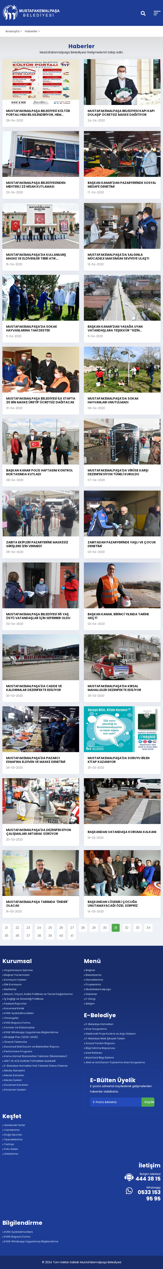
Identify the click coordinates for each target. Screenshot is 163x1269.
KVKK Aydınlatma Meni (18, 1232)
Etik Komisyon (13, 984)
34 (148, 927)
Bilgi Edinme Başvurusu (100, 1048)
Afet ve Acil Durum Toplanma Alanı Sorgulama (115, 1062)
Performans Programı (18, 1051)
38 (39, 935)
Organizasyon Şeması (18, 970)
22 (17, 927)
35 (6, 935)
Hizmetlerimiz (94, 980)
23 (28, 927)
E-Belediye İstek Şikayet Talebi (105, 1038)
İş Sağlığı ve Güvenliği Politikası (24, 999)
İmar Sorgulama (96, 1029)
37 (28, 935)
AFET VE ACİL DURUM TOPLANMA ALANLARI (30, 1061)
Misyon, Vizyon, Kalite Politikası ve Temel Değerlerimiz (38, 994)
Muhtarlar (10, 989)
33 (137, 927)
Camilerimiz (12, 1130)
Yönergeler (11, 1018)
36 (17, 935)
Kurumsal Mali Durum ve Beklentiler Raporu (31, 1047)
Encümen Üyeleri (15, 1090)
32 (126, 927)
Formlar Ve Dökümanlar (19, 1027)
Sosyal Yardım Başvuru (100, 1043)
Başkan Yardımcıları (17, 975)
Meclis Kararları (14, 1075)
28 (83, 927)
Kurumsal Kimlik (14, 1008)
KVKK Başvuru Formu (17, 1023)
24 (39, 927)
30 (105, 927)
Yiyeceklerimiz (13, 1139)
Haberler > (32, 31)
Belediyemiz (93, 975)
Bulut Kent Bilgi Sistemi (99, 1057)
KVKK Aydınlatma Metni (19, 1013)
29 (94, 927)
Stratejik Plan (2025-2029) (21, 1037)
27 (72, 927)
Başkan (90, 970)
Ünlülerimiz (11, 1154)
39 (50, 935)
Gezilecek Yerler (14, 1125)
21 (6, 927)
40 (61, 935)
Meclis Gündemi (14, 1070)
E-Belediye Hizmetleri (99, 1024)
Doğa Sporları (13, 1135)
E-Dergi (90, 999)
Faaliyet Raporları (15, 1003)
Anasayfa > (13, 31)
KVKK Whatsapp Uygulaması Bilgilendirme (31, 1032)
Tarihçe (9, 1144)
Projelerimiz (93, 984)
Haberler (91, 994)
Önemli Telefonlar (15, 1042)
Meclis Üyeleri (13, 1080)
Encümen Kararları (16, 1085)
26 (61, 927)
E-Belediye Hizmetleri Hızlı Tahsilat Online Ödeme (36, 1066)
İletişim (90, 1003)
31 (115, 927)
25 (50, 927)
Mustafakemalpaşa (98, 989)
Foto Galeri (11, 1149)
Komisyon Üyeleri (15, 980)
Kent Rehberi (93, 1053)
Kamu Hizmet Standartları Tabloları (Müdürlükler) (35, 1056)
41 (72, 935)
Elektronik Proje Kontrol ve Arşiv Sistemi (110, 1034)
